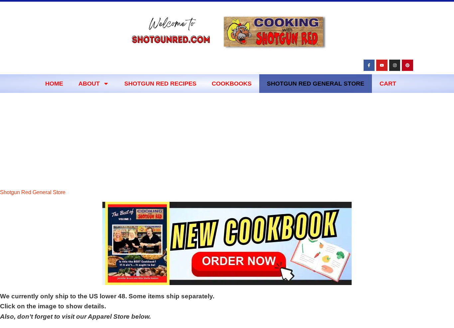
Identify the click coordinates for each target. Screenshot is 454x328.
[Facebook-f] (369, 65)
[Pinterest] (407, 65)
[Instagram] (394, 65)
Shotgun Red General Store (315, 83)
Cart (388, 83)
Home (54, 83)
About (89, 83)
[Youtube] (382, 65)
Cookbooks (232, 83)
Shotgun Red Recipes (160, 83)
